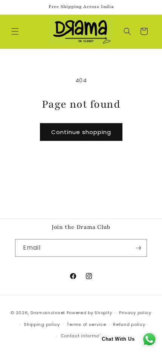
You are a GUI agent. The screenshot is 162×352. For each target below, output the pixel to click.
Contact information (85, 336)
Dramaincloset (48, 313)
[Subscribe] (138, 248)
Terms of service (86, 324)
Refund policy (129, 324)
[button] (15, 31)
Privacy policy (135, 313)
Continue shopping (81, 132)
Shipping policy (42, 324)
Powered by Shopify (89, 313)
